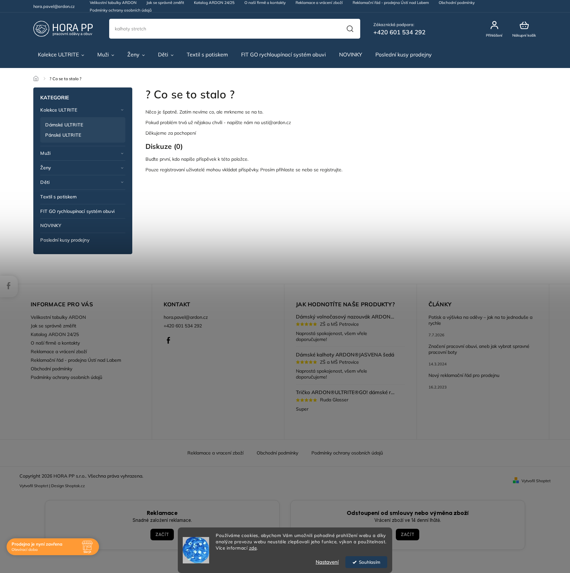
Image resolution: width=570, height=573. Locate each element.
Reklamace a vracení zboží (215, 453)
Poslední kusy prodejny (64, 240)
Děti (44, 182)
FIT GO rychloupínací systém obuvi (77, 211)
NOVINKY (50, 225)
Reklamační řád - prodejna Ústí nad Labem (76, 360)
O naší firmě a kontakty (55, 343)
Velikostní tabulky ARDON (58, 317)
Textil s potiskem (58, 197)
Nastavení (327, 562)
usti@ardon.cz (276, 122)
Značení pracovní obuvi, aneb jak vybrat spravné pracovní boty (478, 349)
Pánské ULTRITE (63, 135)
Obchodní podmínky (51, 369)
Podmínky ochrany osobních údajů (121, 10)
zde (253, 548)
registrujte (330, 170)
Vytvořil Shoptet (536, 480)
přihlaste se (288, 170)
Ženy (45, 168)
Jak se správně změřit (53, 326)
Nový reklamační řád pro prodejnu (463, 375)
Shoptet (41, 485)
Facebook (169, 340)
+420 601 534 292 (183, 326)
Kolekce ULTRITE (58, 110)
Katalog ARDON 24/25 (55, 334)
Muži (45, 153)
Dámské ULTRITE (64, 125)
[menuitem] (61, 55)
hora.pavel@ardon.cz (186, 317)
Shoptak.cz (75, 485)
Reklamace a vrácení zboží (59, 351)
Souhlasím (369, 562)
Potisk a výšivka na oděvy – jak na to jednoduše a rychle (480, 320)
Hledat (350, 28)
